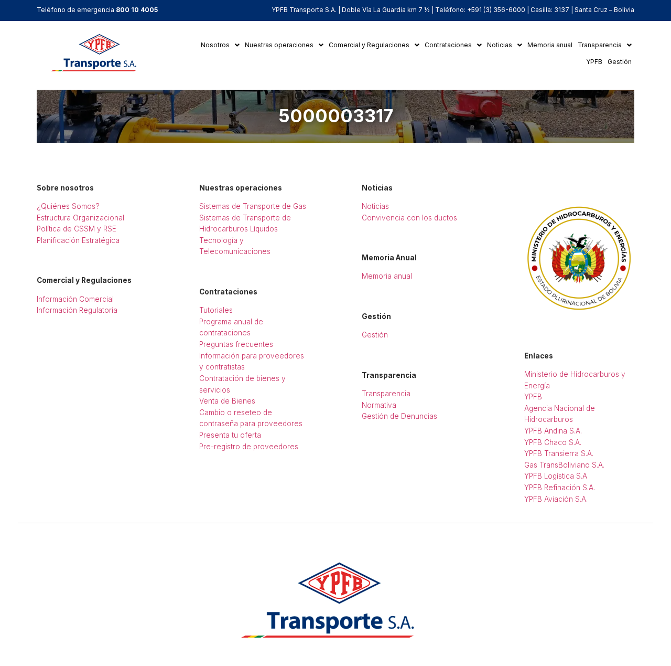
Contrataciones (448, 45)
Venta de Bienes (227, 401)
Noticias (499, 45)
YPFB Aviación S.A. (556, 499)
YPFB (594, 62)
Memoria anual (549, 45)
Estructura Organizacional (80, 218)
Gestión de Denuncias (399, 416)
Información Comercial (75, 299)
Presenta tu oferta (230, 435)
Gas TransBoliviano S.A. (564, 465)
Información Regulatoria (77, 310)
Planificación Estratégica (78, 240)
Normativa (379, 405)
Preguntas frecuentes (236, 344)
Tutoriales (216, 310)
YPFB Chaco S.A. (552, 442)
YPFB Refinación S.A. (559, 487)
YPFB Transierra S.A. (558, 453)
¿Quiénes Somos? (68, 206)
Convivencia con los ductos (409, 218)
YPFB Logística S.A (555, 476)
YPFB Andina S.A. (553, 431)
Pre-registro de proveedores (248, 446)
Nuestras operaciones (279, 45)
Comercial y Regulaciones (369, 45)
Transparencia (600, 45)
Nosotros (215, 45)
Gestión (620, 62)
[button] (220, 45)
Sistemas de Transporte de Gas (252, 206)
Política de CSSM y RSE (76, 229)
